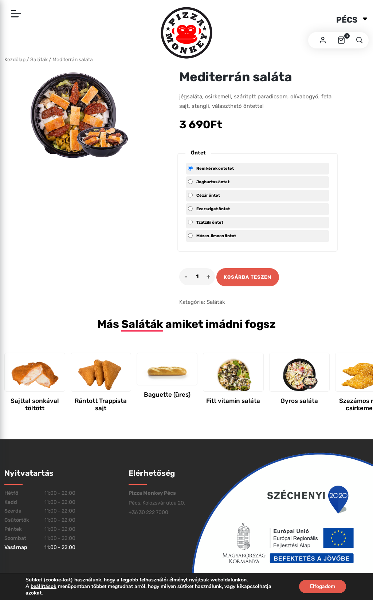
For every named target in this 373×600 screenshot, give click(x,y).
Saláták (216, 302)
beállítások (43, 586)
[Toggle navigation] (16, 14)
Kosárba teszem (248, 277)
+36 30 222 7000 (148, 512)
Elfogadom (322, 586)
